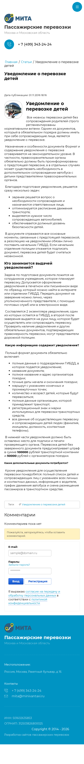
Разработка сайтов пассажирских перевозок (36, 735)
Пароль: (14, 561)
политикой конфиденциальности (27, 601)
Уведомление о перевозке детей (43, 504)
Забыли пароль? (19, 564)
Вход (16, 581)
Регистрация (37, 581)
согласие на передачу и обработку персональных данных (34, 593)
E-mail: (13, 546)
